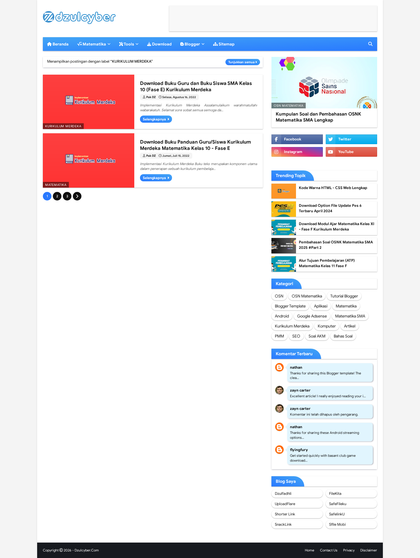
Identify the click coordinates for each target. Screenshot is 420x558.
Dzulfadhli (283, 493)
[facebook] (297, 139)
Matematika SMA (350, 316)
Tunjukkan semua (241, 62)
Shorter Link (285, 514)
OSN (279, 296)
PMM (279, 336)
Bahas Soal (343, 336)
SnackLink (283, 524)
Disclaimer (368, 550)
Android (282, 316)
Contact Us (328, 550)
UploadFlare (285, 503)
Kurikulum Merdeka (292, 326)
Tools (128, 44)
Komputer (327, 326)
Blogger (192, 44)
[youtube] (351, 152)
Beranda (60, 44)
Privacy (349, 550)
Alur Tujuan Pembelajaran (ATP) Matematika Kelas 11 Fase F (327, 263)
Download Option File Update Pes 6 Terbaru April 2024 (330, 208)
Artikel (349, 326)
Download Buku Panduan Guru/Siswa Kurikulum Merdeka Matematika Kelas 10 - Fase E (195, 145)
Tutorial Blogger (344, 296)
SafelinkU (337, 514)
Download (161, 44)
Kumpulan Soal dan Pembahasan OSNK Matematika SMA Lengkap (318, 117)
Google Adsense (312, 316)
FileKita (335, 493)
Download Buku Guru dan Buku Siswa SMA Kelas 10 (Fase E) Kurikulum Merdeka (196, 86)
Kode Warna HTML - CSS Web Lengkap (333, 187)
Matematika (94, 44)
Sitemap (226, 44)
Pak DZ (151, 97)
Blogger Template (290, 306)
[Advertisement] (273, 18)
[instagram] (297, 152)
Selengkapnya (154, 119)
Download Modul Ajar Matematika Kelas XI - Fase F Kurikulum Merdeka (336, 226)
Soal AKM (317, 336)
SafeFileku (337, 503)
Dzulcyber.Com (87, 550)
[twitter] (351, 139)
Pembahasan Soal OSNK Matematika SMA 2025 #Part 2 (336, 245)
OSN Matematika (307, 296)
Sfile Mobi (337, 524)
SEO (296, 336)
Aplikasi (320, 306)
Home (309, 550)
